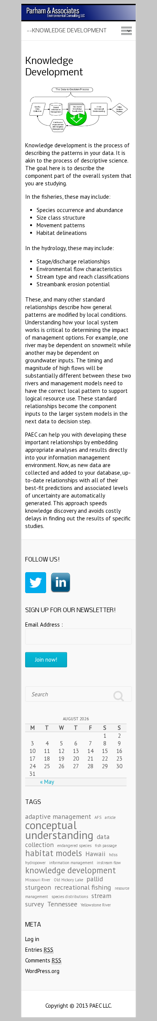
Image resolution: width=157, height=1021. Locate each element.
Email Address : (44, 624)
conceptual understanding (59, 830)
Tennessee (62, 904)
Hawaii (95, 853)
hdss (113, 854)
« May (47, 781)
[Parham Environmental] (78, 7)
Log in (32, 939)
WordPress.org (42, 971)
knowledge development (70, 870)
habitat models (53, 852)
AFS (98, 817)
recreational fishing (82, 887)
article (110, 817)
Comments (43, 960)
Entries (39, 949)
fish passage (106, 845)
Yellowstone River (96, 905)
